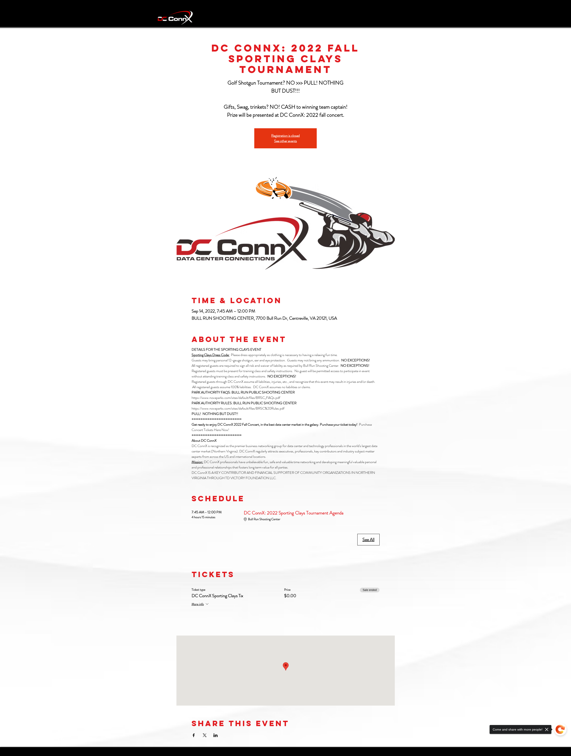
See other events (285, 140)
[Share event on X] (205, 735)
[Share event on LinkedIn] (215, 735)
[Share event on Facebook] (194, 735)
